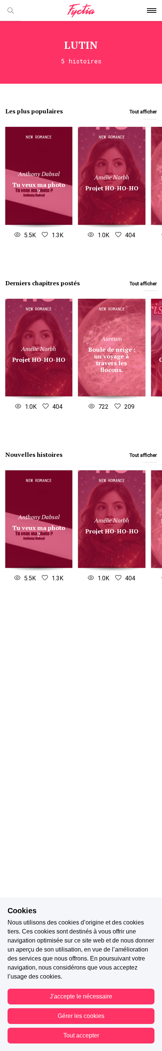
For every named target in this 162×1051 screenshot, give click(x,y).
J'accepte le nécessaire (81, 996)
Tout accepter (81, 1035)
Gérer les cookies (81, 1016)
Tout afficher (143, 111)
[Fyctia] (81, 11)
